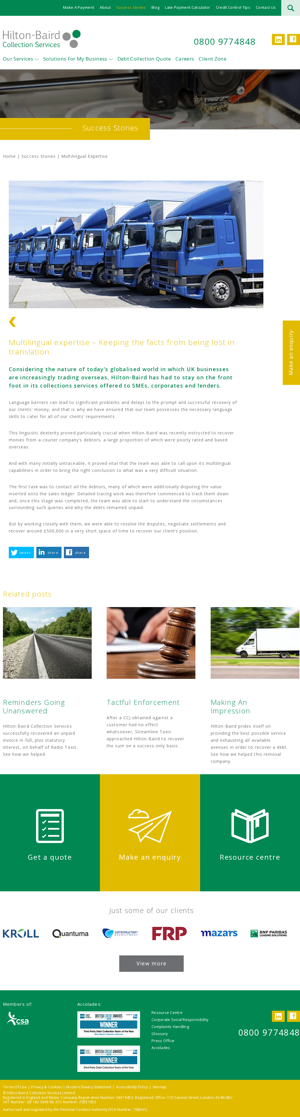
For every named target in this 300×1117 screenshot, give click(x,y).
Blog (155, 7)
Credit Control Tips (233, 7)
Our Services (18, 58)
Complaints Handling (170, 1026)
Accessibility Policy (132, 1087)
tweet (25, 552)
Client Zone (212, 58)
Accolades (160, 1047)
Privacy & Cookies (46, 1087)
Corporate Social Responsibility (179, 1019)
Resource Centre (167, 1012)
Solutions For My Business (75, 58)
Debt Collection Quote (144, 58)
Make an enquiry (290, 352)
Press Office (162, 1040)
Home (9, 156)
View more (152, 963)
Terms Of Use (15, 1087)
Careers (184, 58)
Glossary (159, 1033)
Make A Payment (78, 7)
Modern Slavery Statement (88, 1087)
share (52, 552)
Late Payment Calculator (187, 7)
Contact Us (266, 7)
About (105, 7)
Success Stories (131, 7)
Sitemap (160, 1087)
